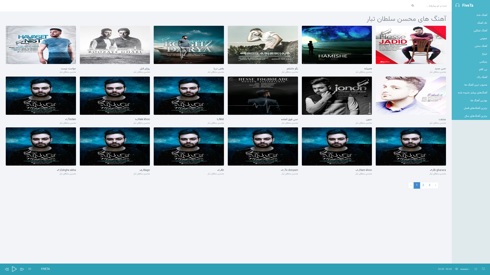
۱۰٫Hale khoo (142, 119)
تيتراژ (484, 54)
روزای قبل (145, 69)
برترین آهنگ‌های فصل (475, 108)
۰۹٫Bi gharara (438, 170)
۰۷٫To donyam (289, 170)
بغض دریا (219, 69)
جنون (369, 119)
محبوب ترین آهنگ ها (475, 85)
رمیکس (483, 62)
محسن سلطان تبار (438, 72)
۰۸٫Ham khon (364, 170)
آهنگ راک (482, 77)
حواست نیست (68, 69)
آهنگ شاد (481, 15)
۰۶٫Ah (220, 170)
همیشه (368, 69)
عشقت (442, 119)
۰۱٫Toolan (70, 119)
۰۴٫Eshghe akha (66, 170)
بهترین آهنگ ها (478, 100)
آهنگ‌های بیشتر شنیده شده (472, 93)
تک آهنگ (482, 23)
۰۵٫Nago (145, 170)
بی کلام (483, 69)
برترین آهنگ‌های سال (476, 116)
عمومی (483, 38)
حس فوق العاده (289, 119)
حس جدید (440, 69)
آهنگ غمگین (480, 30)
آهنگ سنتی (481, 46)
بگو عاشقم (292, 69)
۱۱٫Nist (220, 119)
